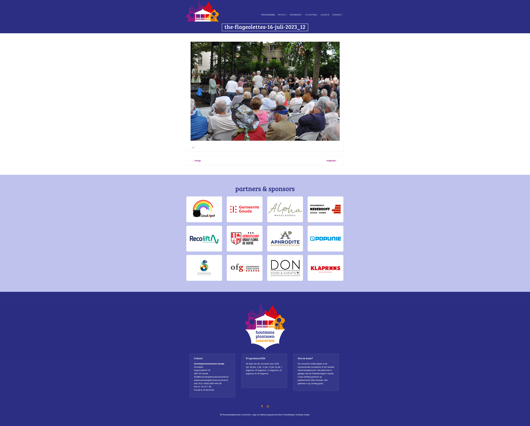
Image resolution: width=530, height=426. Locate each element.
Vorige (196, 160)
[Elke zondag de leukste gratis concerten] (202, 10)
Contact (337, 15)
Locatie (325, 15)
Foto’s (282, 15)
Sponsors (295, 15)
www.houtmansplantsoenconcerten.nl (211, 380)
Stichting (311, 15)
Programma (268, 15)
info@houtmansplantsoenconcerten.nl (211, 376)
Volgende (332, 160)
